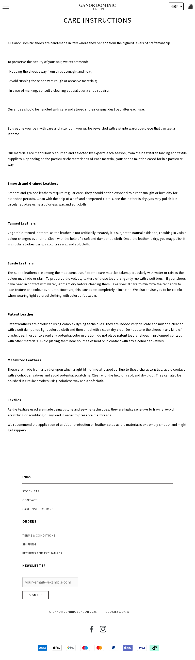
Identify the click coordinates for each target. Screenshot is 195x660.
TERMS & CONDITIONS (39, 535)
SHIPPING (29, 544)
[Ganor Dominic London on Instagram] (103, 631)
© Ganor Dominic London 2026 (73, 612)
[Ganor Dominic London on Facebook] (91, 631)
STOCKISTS (30, 491)
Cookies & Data (117, 612)
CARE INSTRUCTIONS (38, 509)
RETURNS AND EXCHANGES (42, 553)
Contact (29, 500)
